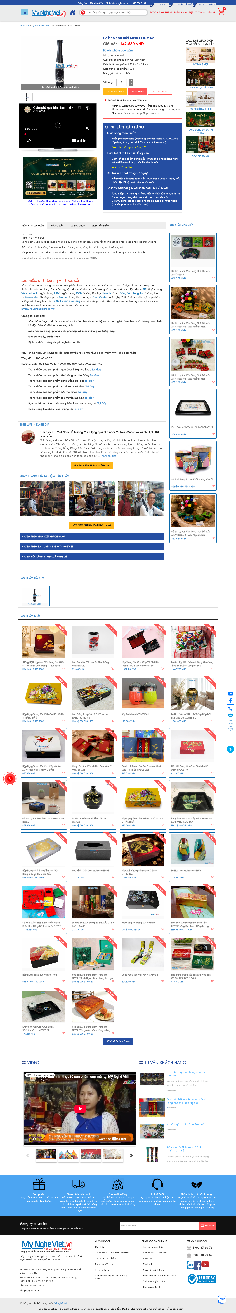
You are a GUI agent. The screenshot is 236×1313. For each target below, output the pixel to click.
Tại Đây (89, 380)
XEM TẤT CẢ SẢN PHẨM (118, 1041)
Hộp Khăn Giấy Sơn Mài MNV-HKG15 (91, 870)
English (162, 4)
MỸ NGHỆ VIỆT (200, 64)
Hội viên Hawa (102, 1270)
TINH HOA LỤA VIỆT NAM (200, 87)
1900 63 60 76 (203, 1247)
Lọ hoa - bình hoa (41, 25)
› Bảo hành (147, 1264)
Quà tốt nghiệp (157, 1308)
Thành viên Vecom (104, 1264)
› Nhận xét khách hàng (153, 1270)
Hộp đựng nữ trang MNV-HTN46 (138, 922)
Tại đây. (78, 408)
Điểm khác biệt (183, 12)
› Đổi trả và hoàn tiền (152, 1247)
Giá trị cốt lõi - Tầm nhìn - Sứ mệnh (112, 1252)
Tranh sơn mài (87, 1308)
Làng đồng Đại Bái (120, 1308)
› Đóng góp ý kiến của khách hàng (159, 1275)
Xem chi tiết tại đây (122, 167)
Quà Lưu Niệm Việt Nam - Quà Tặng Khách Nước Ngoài (186, 1101)
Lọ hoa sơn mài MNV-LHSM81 (187, 870)
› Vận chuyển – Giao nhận (155, 1252)
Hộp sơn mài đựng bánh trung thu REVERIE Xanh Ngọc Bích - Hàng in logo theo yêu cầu (92, 978)
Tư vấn (200, 12)
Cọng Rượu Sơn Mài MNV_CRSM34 (140, 974)
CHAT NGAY (162, 91)
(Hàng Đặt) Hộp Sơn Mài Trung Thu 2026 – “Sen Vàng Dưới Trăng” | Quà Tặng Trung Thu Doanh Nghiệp (43, 665)
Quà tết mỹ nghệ (139, 1308)
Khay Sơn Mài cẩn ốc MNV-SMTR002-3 (192, 427)
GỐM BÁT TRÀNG (201, 156)
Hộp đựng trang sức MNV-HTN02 (39, 974)
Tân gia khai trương (69, 1308)
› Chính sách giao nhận (153, 1281)
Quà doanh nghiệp (48, 1308)
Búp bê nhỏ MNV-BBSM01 (135, 714)
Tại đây (96, 369)
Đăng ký (188, 4)
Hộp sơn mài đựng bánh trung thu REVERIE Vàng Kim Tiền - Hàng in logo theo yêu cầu (190, 926)
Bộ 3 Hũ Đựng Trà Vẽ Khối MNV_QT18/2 (192, 479)
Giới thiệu (100, 1247)
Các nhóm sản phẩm (105, 1258)
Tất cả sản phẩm (161, 12)
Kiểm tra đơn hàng (207, 4)
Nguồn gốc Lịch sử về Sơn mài (186, 1124)
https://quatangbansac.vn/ (38, 308)
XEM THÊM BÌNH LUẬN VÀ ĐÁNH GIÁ (92, 465)
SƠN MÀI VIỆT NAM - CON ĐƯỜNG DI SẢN (184, 1149)
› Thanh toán (148, 1258)
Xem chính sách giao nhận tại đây (129, 147)
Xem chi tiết (109, 455)
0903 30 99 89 (203, 1255)
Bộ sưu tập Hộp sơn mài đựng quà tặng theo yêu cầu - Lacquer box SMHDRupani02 (192, 665)
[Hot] (44, 642)
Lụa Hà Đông (102, 1308)
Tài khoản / (180, 4)
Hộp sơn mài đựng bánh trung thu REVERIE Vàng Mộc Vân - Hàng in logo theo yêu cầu (91, 1030)
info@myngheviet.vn (119, 3)
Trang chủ (24, 25)
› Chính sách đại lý (151, 1287)
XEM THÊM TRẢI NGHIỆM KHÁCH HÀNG (92, 525)
